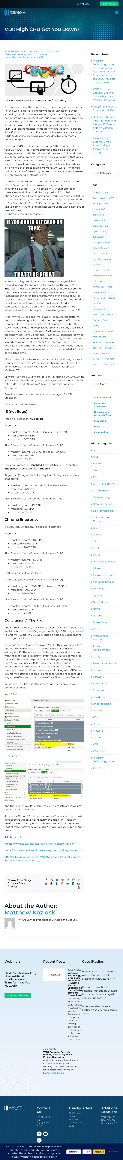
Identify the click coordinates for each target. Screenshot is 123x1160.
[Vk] (67, 884)
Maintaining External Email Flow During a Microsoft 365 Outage (102, 145)
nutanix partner (101, 309)
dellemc (105, 253)
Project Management (101, 648)
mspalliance (99, 292)
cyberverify (99, 236)
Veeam (105, 353)
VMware (97, 358)
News (112, 298)
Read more (74, 1039)
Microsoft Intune (103, 575)
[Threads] (51, 884)
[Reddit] (62, 880)
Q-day (96, 325)
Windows (99, 751)
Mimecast (99, 588)
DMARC (97, 264)
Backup (97, 463)
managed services (102, 270)
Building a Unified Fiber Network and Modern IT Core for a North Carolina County (104, 124)
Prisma (106, 320)
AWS (111, 198)
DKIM (96, 527)
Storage (97, 347)
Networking (100, 602)
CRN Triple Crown (104, 483)
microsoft (98, 281)
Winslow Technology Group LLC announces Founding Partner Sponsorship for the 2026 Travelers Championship (104, 71)
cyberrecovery (100, 226)
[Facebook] (46, 880)
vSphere (109, 358)
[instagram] (39, 1134)
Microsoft (98, 568)
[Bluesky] (57, 880)
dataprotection (101, 248)
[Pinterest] (62, 884)
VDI (29, 54)
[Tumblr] (56, 884)
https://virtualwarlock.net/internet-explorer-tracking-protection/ (44, 850)
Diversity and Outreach (101, 519)
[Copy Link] (78, 887)
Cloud (96, 470)
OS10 (95, 314)
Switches (98, 690)
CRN (96, 477)
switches (110, 347)
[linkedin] (39, 1140)
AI (94, 450)
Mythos (97, 595)
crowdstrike (99, 214)
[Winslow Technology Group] (15, 10)
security (97, 342)
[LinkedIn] (68, 880)
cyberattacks (100, 220)
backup (97, 203)
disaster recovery (102, 259)
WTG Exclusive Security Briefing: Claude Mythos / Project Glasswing (57, 1054)
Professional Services (100, 637)
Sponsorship (100, 683)
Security (21, 54)
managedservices (102, 275)
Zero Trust (99, 768)
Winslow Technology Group (104, 759)
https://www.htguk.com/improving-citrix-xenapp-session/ (39, 843)
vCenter (98, 710)
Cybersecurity (101, 497)
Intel (96, 548)
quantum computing (104, 331)
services (109, 342)
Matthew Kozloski (17, 51)
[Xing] (73, 884)
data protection (101, 242)
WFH (95, 364)
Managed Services (104, 561)
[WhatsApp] (78, 880)
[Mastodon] (73, 880)
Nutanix (98, 615)
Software (98, 676)
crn (106, 203)
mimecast (98, 286)
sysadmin (99, 697)
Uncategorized (102, 703)
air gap (96, 192)
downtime (32, 57)
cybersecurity (18, 57)
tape (95, 353)
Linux (96, 554)
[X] (51, 880)
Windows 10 (108, 364)
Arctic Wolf (99, 198)
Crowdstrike (100, 490)
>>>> (112, 978)
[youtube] (45, 1134)
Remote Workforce (105, 663)
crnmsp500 (99, 209)
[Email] (78, 884)
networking (99, 298)
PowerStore (108, 314)
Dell (95, 253)
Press (96, 320)
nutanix (97, 303)
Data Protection (103, 504)
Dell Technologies (104, 510)
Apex (107, 192)
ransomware (99, 336)
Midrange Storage (104, 581)
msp (110, 286)
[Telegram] (45, 884)
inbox (96, 541)
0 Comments (40, 54)
